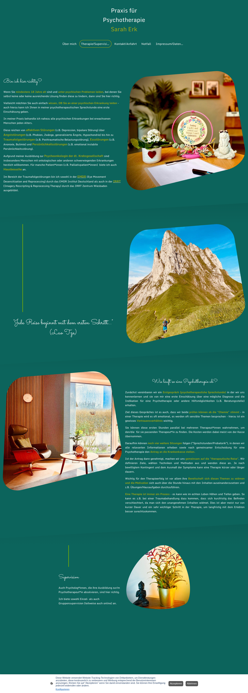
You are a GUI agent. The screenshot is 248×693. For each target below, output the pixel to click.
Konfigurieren (62, 689)
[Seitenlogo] (124, 36)
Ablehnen (192, 683)
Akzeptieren (176, 683)
